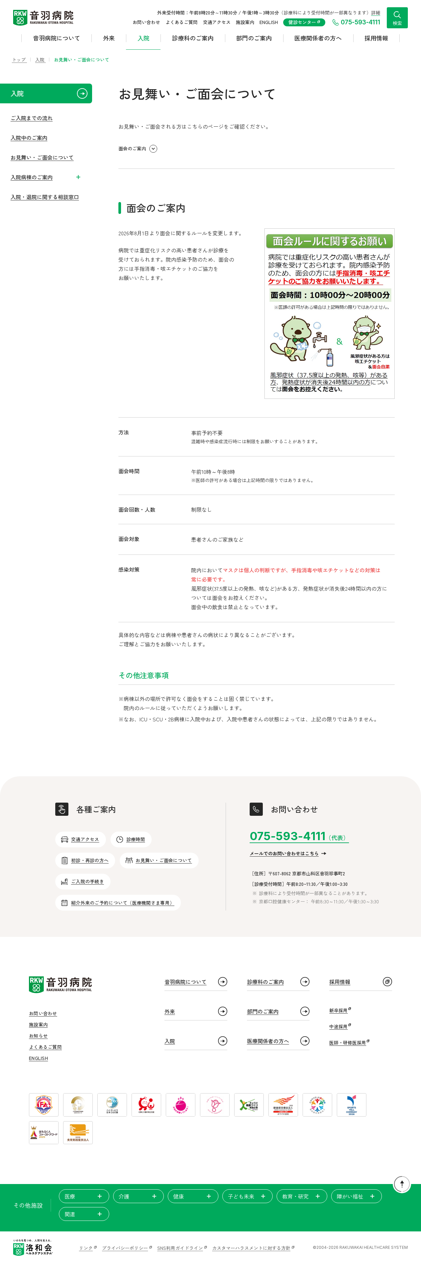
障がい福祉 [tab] (350, 1196)
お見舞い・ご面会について (42, 157)
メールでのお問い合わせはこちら (284, 853)
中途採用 (338, 1026)
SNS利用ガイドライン (180, 1248)
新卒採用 (338, 1010)
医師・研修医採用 (347, 1042)
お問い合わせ (146, 22)
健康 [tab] (178, 1196)
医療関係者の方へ (318, 38)
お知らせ (38, 1035)
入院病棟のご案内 (32, 177)
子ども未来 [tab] (241, 1196)
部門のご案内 (254, 38)
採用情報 (376, 38)
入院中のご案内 (29, 138)
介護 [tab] (124, 1196)
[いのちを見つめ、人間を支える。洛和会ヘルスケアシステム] (33, 1247)
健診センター (302, 22)
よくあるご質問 (181, 22)
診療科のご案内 (192, 38)
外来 (109, 38)
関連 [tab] (69, 1214)
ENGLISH (269, 22)
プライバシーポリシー (125, 1248)
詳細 (375, 12)
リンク (86, 1248)
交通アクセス (217, 22)
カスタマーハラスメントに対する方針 (251, 1248)
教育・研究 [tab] (295, 1196)
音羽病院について (56, 38)
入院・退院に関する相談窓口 (45, 197)
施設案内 (245, 22)
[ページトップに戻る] (402, 1184)
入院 (143, 38)
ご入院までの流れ (32, 118)
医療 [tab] (69, 1196)
